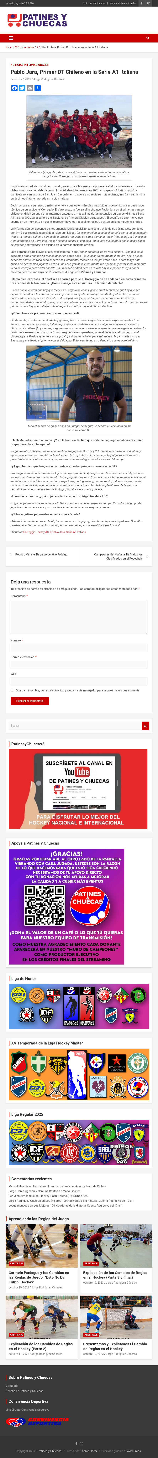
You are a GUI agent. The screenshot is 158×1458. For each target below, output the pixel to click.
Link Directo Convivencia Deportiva (27, 1409)
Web (13, 674)
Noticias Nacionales (94, 3)
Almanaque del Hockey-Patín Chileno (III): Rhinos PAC (54, 1196)
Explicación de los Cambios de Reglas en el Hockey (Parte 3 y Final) (115, 1275)
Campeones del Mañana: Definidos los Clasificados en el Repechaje (118, 556)
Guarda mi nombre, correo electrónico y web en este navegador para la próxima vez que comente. (78, 690)
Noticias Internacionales (123, 3)
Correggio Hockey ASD (37, 532)
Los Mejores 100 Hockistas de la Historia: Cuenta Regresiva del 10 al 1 (89, 1200)
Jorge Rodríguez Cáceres (48, 79)
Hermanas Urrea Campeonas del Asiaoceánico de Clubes (69, 1186)
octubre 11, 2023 (19, 1353)
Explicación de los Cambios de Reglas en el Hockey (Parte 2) (41, 1346)
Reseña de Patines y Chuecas (24, 1391)
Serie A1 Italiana (76, 532)
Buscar (145, 726)
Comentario (19, 596)
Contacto (12, 1386)
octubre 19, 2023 (19, 1287)
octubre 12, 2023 (93, 1282)
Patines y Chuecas (49, 1451)
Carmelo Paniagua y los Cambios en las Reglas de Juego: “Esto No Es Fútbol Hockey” (39, 1277)
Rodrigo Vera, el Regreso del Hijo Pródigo (41, 554)
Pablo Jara (58, 532)
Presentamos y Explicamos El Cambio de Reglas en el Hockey (115, 1346)
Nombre (17, 640)
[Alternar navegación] (11, 38)
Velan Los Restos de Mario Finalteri (58, 1191)
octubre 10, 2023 (93, 1353)
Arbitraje (16, 1263)
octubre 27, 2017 (21, 79)
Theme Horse (89, 1451)
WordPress (134, 1451)
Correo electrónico (24, 657)
